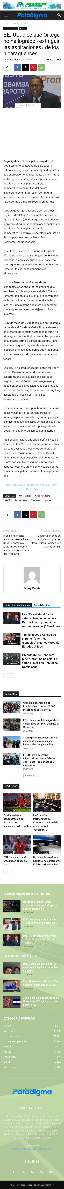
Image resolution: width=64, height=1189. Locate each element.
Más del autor (41, 605)
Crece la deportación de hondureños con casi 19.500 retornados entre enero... (39, 706)
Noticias (47, 500)
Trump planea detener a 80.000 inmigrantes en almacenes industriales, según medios (40, 741)
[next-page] (11, 675)
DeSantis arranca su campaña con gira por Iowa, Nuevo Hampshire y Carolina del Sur (46, 541)
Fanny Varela (13, 59)
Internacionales (19, 23)
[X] (25, 67)
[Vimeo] (32, 1172)
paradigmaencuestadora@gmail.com (32, 1148)
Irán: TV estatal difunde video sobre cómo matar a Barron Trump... (40, 939)
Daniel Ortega (24, 495)
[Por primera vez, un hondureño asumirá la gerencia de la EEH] (11, 986)
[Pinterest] (33, 67)
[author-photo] (32, 583)
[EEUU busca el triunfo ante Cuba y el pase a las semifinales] (17, 844)
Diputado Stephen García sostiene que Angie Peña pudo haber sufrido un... (40, 905)
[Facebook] (17, 67)
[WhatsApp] (41, 67)
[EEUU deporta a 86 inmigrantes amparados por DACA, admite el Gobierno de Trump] (11, 724)
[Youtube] (50, 1172)
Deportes (8, 811)
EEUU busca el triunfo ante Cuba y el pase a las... (15, 861)
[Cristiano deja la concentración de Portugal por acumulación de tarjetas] (17, 802)
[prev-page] (5, 675)
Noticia (23, 29)
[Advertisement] (32, 133)
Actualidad (38, 811)
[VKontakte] (41, 1172)
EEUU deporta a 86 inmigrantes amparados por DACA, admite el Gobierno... (41, 723)
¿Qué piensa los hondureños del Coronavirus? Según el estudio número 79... (41, 1001)
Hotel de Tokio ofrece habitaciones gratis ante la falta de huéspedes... (47, 861)
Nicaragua (35, 500)
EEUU (7, 500)
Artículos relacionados (17, 605)
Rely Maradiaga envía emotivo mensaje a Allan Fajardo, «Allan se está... (40, 967)
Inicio (5, 23)
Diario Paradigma (42, 495)
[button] (5, 15)
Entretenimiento (41, 853)
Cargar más (31, 775)
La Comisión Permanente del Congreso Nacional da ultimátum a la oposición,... (45, 822)
